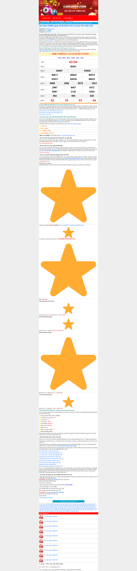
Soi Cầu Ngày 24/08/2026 (51, 550)
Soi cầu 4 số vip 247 (50, 511)
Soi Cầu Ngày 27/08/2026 (51, 535)
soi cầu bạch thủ (73, 511)
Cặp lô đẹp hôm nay (50, 504)
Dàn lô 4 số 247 (54, 505)
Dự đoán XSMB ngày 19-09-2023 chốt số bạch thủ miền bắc (66, 26)
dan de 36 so (76, 504)
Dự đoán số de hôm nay (81, 507)
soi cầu (85, 509)
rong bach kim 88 (58, 509)
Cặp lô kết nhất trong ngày (73, 123)
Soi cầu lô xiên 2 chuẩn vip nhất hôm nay (50, 454)
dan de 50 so (84, 504)
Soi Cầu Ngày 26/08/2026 (51, 540)
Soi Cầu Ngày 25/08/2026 (51, 545)
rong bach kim (49, 509)
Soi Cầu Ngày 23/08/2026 (51, 555)
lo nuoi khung (45, 508)
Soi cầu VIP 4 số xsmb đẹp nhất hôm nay (72, 225)
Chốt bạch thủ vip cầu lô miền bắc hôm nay (51, 458)
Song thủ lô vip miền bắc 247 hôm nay (50, 456)
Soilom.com (69, 21)
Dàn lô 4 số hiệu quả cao (67, 505)
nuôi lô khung (89, 508)
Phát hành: (42, 29)
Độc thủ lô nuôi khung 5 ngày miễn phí (50, 462)
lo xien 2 (69, 508)
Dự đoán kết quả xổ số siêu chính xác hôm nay (61, 507)
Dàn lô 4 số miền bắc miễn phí (82, 505)
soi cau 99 (66, 511)
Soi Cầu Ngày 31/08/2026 (51, 516)
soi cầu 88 (61, 120)
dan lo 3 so (46, 505)
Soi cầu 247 (57, 18)
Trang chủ (46, 18)
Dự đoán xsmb (50, 23)
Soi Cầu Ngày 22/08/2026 (51, 559)
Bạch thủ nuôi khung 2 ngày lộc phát (49, 460)
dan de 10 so (60, 504)
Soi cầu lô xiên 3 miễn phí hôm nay (49, 451)
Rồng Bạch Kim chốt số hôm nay (73, 509)
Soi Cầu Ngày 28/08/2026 (51, 531)
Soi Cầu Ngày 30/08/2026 (51, 521)
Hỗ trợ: (41, 30)
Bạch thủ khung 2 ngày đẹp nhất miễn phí (50, 466)
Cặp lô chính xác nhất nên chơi (68, 501)
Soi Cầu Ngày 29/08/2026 (51, 526)
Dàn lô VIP (44, 507)
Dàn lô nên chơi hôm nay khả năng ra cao (51, 112)
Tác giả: (41, 31)
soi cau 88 (59, 511)
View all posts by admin (45, 497)
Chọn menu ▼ (68, 18)
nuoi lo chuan (80, 508)
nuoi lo (74, 508)
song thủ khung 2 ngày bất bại (47, 464)
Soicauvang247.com (57, 21)
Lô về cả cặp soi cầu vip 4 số (58, 508)
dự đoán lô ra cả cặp (45, 114)
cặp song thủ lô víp (45, 51)
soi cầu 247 (47, 31)
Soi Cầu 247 (44, 21)
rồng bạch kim (50, 29)
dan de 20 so (68, 504)
